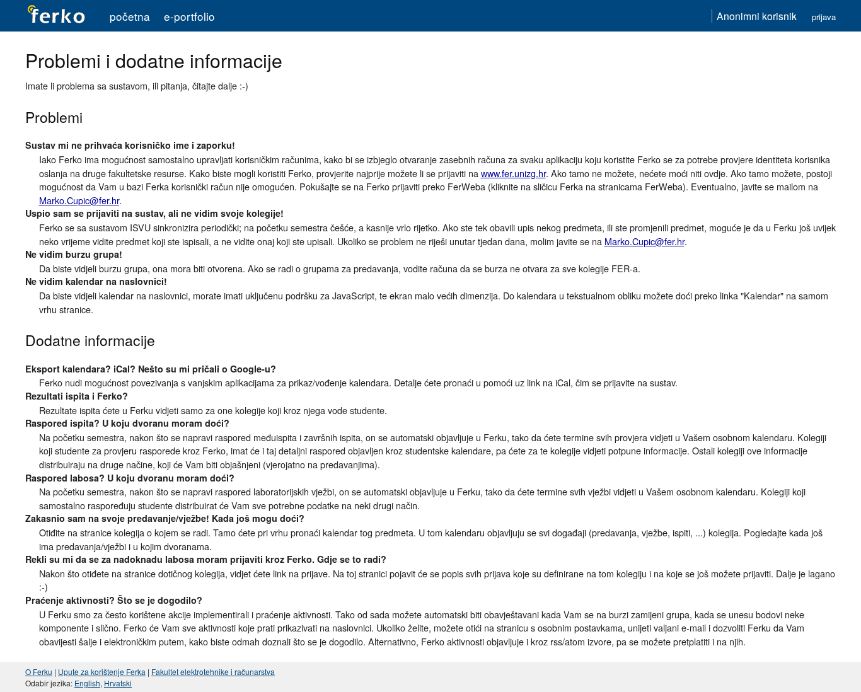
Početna (130, 16)
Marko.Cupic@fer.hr (79, 200)
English (87, 683)
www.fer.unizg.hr (513, 173)
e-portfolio (189, 16)
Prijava (824, 17)
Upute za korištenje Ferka (102, 671)
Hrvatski (118, 683)
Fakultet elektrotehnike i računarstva (213, 671)
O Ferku (38, 671)
